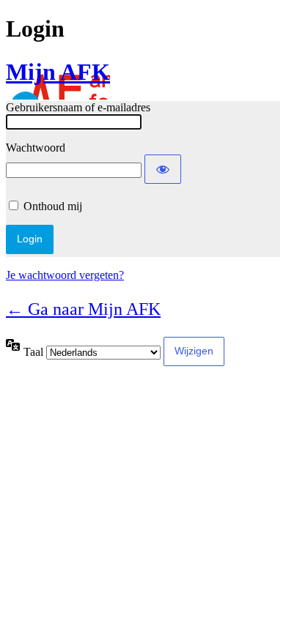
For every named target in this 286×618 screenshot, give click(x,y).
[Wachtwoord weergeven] (162, 169)
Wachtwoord (35, 147)
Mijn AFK (58, 72)
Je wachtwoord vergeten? (65, 275)
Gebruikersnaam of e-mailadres (78, 107)
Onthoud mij (52, 206)
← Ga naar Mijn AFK (83, 309)
